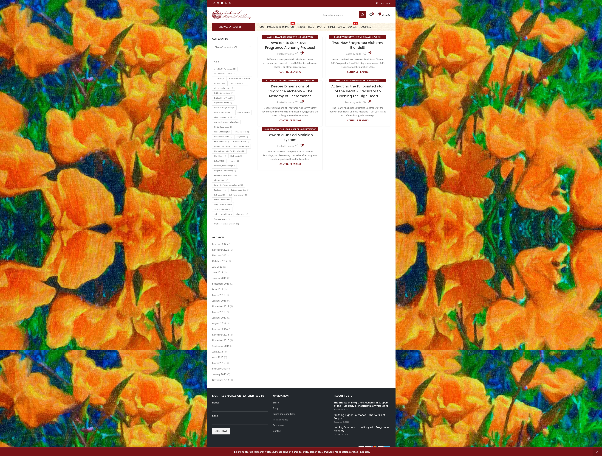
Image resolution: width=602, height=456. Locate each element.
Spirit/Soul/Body (222, 209)
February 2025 (220, 244)
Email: (215, 415)
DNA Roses (243, 112)
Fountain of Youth (223, 136)
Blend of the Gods (223, 88)
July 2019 (217, 266)
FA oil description (223, 127)
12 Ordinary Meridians (225, 74)
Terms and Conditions (284, 413)
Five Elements (241, 132)
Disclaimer (278, 425)
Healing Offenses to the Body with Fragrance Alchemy (361, 429)
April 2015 (217, 357)
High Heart (220, 156)
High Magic (236, 156)
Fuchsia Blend (221, 141)
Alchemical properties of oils (283, 37)
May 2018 (217, 289)
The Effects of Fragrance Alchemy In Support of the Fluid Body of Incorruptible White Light (361, 404)
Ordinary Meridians (224, 166)
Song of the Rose (223, 204)
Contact (277, 430)
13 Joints (219, 78)
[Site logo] (232, 14)
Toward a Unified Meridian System (290, 137)
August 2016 (219, 323)
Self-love (219, 195)
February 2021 (220, 255)
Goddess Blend (241, 141)
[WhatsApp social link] (230, 3)
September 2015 (220, 345)
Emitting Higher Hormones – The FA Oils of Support (359, 416)
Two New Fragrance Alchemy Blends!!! (357, 45)
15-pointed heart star (239, 78)
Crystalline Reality (223, 102)
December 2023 (220, 249)
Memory (234, 161)
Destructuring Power (224, 107)
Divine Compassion (223, 112)
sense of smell (222, 199)
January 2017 (219, 317)
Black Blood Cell (273, 129)
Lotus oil (219, 161)
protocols (220, 190)
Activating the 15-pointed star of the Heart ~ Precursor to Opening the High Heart (357, 91)
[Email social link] (222, 3)
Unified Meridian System (226, 224)
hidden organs (222, 146)
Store (276, 402)
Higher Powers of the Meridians (229, 151)
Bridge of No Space (223, 93)
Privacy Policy (280, 419)
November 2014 (220, 379)
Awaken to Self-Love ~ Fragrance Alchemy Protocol (290, 45)
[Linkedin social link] (226, 3)
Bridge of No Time (223, 98)
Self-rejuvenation (238, 195)
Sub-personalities (223, 214)
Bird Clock (220, 83)
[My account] (377, 3)
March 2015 (218, 362)
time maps (242, 214)
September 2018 (220, 283)
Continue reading (290, 72)
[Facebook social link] (214, 3)
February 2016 (220, 328)
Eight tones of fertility (225, 117)
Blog (302, 37)
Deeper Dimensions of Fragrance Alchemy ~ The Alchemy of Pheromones (290, 91)
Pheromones (221, 180)
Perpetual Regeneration (225, 175)
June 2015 (217, 351)
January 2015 (219, 374)
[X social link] (218, 3)
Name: (215, 402)
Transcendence (222, 219)
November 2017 (220, 306)
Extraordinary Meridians (226, 122)
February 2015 (220, 368)
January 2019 (219, 278)
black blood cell (238, 83)
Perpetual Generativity (225, 170)
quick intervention (240, 190)
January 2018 (219, 300)
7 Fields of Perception (225, 69)
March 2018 (218, 295)
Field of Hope (222, 132)
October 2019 (219, 261)
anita (291, 53)
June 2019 (217, 272)
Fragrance (242, 136)
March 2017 (218, 312)
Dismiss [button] (597, 452)
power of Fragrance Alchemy (228, 185)
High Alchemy (241, 146)
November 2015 (220, 340)
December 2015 (220, 334)
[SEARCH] (362, 14)
